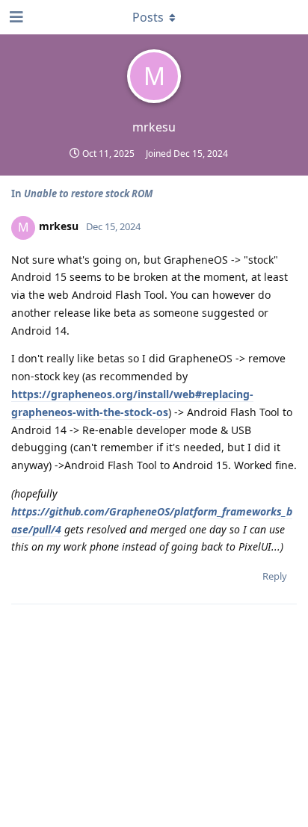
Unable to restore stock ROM (88, 193)
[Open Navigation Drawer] (15, 17)
